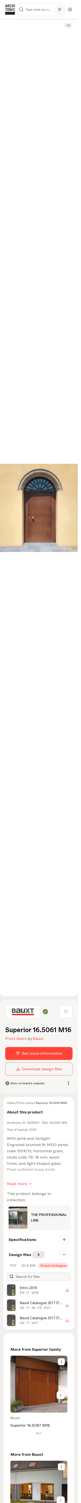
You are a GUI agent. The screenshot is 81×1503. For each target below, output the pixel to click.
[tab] (12, 1265)
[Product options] (61, 1361)
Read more (17, 1184)
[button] (37, 1433)
